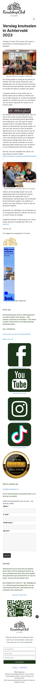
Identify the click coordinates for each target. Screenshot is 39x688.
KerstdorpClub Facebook (19, 367)
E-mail (6, 514)
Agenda (5, 224)
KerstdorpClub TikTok (19, 447)
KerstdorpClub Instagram (19, 422)
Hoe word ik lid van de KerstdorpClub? (17, 334)
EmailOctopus (23, 667)
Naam (6, 506)
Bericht (6, 531)
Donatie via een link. (19, 595)
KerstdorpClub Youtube (19, 393)
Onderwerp (8, 523)
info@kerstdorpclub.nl (11, 489)
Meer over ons (8, 339)
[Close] (37, 616)
